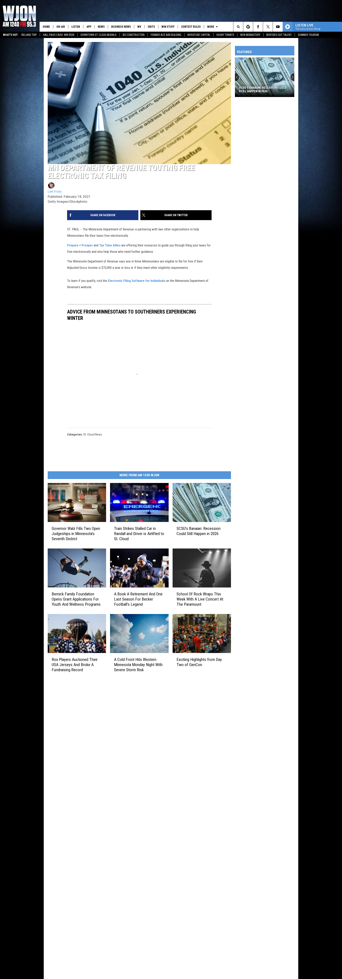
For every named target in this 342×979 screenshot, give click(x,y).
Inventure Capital (198, 34)
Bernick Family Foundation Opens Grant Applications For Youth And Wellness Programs (76, 599)
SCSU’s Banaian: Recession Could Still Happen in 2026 (198, 531)
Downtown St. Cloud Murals (99, 34)
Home (46, 26)
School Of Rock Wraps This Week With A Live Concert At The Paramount (200, 599)
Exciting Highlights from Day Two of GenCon (199, 662)
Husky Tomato (225, 34)
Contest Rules (191, 26)
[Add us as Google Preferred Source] (248, 27)
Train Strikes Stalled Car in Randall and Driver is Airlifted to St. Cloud (139, 533)
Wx (139, 26)
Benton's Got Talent (279, 34)
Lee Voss (55, 191)
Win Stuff (168, 26)
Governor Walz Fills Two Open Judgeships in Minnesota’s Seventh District (76, 533)
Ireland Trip (29, 34)
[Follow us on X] (268, 27)
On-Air (60, 26)
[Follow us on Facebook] (258, 27)
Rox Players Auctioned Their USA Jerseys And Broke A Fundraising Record (75, 664)
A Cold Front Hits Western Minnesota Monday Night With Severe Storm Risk (138, 664)
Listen (75, 26)
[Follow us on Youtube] (278, 27)
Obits (151, 26)
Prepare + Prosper (80, 245)
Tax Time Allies (110, 245)
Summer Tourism (308, 34)
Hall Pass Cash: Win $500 (58, 34)
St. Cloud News (92, 434)
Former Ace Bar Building (166, 34)
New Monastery (250, 34)
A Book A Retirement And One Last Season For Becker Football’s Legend (138, 599)
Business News (121, 26)
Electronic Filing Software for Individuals (136, 281)
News (101, 26)
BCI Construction (133, 34)
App (88, 26)
